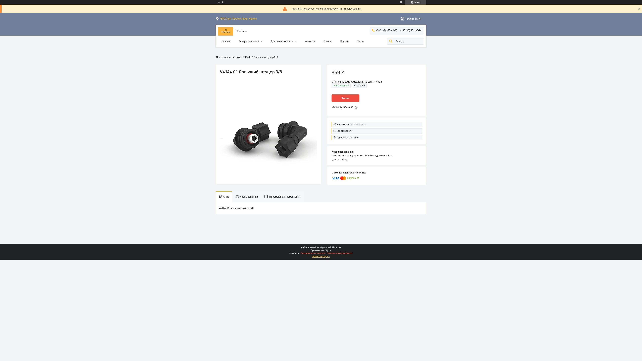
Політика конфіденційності (340, 253)
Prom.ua (337, 247)
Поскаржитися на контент (313, 253)
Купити (345, 98)
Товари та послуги (249, 41)
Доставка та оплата (282, 41)
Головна (226, 41)
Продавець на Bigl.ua (321, 250)
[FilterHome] (225, 31)
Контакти (310, 41)
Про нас (328, 41)
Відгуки (344, 41)
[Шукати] (391, 41)
